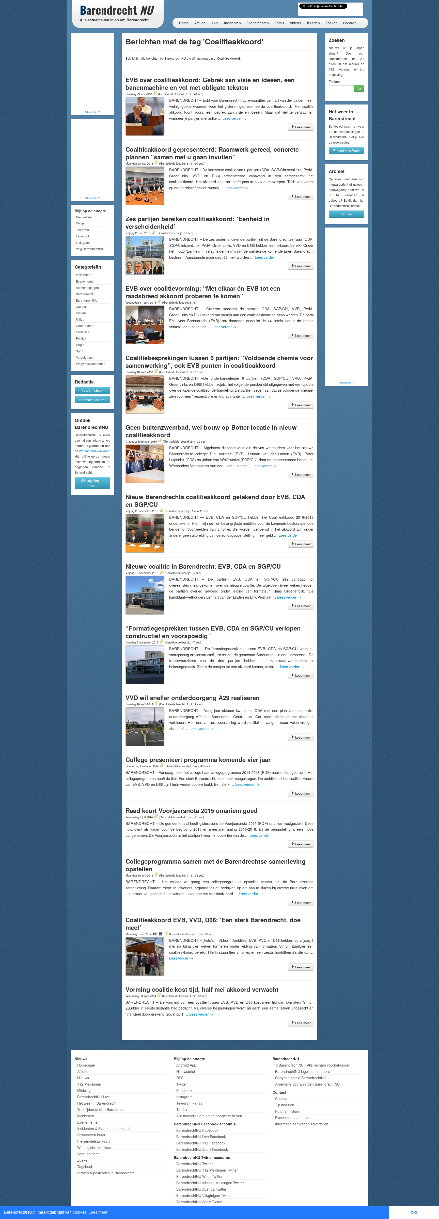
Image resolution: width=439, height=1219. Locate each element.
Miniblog (84, 1090)
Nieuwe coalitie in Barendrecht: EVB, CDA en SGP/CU (203, 566)
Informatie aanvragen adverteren (301, 1123)
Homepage (86, 1065)
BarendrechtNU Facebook (197, 1130)
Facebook (83, 236)
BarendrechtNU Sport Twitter (199, 1201)
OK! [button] (414, 1212)
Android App (186, 1065)
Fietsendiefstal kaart (93, 1141)
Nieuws (83, 1077)
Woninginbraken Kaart (92, 482)
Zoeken (331, 22)
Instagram (83, 242)
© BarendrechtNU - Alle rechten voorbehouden (312, 1065)
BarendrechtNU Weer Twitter (199, 1176)
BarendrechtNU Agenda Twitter (201, 1189)
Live (215, 22)
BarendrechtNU (87, 300)
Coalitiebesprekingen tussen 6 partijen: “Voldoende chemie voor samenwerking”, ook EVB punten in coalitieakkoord (219, 361)
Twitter (80, 223)
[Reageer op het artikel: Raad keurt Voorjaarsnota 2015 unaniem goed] (155, 816)
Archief (346, 214)
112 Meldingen (89, 1084)
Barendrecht (84, 294)
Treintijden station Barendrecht (102, 1109)
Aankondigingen (87, 287)
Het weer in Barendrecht (96, 1103)
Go (359, 88)
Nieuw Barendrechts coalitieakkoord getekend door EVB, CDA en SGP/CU (215, 500)
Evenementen (257, 22)
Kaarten (313, 22)
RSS (179, 1077)
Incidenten (232, 22)
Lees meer (302, 127)
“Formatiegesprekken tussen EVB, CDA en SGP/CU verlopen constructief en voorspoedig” (213, 632)
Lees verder (235, 118)
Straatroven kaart (91, 1134)
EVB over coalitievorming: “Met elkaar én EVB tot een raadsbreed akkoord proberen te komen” (203, 292)
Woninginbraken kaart (94, 451)
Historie (81, 313)
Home (184, 22)
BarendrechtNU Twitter (194, 1163)
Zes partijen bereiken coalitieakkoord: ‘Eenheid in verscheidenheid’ (198, 222)
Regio (80, 344)
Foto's (279, 22)
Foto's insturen (92, 390)
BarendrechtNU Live (93, 1096)
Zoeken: (335, 81)
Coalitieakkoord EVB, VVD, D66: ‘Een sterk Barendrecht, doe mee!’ (213, 923)
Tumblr (181, 1109)
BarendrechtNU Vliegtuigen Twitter (204, 1195)
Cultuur (81, 306)
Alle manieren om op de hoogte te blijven (209, 1115)
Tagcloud (84, 1166)
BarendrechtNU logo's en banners (302, 1071)
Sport (79, 351)
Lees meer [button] (97, 1212)
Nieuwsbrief (84, 217)
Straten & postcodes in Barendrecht (105, 1172)
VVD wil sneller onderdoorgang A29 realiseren (193, 697)
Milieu (80, 319)
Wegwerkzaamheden (90, 363)
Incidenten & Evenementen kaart (103, 1128)
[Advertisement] (92, 72)
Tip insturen (284, 1104)
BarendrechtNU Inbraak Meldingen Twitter (210, 1182)
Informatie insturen (92, 399)
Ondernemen (85, 325)
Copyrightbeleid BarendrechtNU (300, 1077)
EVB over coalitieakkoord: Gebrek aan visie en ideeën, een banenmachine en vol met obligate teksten (210, 83)
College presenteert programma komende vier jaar (198, 759)
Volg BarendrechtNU (90, 249)
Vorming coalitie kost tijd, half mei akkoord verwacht (202, 989)
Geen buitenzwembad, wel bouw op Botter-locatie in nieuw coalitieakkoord (211, 431)
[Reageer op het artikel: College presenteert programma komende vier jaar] (161, 765)
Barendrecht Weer (346, 150)
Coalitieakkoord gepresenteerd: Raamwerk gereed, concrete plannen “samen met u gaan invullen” (212, 153)
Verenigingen (85, 357)
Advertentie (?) (92, 112)
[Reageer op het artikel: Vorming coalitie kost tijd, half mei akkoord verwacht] (159, 995)
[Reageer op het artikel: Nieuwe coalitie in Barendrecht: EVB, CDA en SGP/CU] (161, 572)
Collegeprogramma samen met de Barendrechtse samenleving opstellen (216, 865)
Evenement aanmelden (293, 1117)
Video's (296, 22)
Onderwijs (83, 332)
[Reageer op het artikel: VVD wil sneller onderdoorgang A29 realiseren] (156, 703)
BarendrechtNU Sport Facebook (202, 1149)
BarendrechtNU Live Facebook (201, 1136)
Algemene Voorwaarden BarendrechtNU (307, 1084)
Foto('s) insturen (288, 1111)
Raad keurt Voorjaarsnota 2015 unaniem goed (192, 810)
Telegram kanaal (189, 1103)
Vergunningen (88, 1153)
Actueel (200, 22)
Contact (349, 22)
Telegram (82, 230)
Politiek (81, 338)
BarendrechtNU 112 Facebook (200, 1142)
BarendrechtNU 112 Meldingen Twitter (207, 1170)
